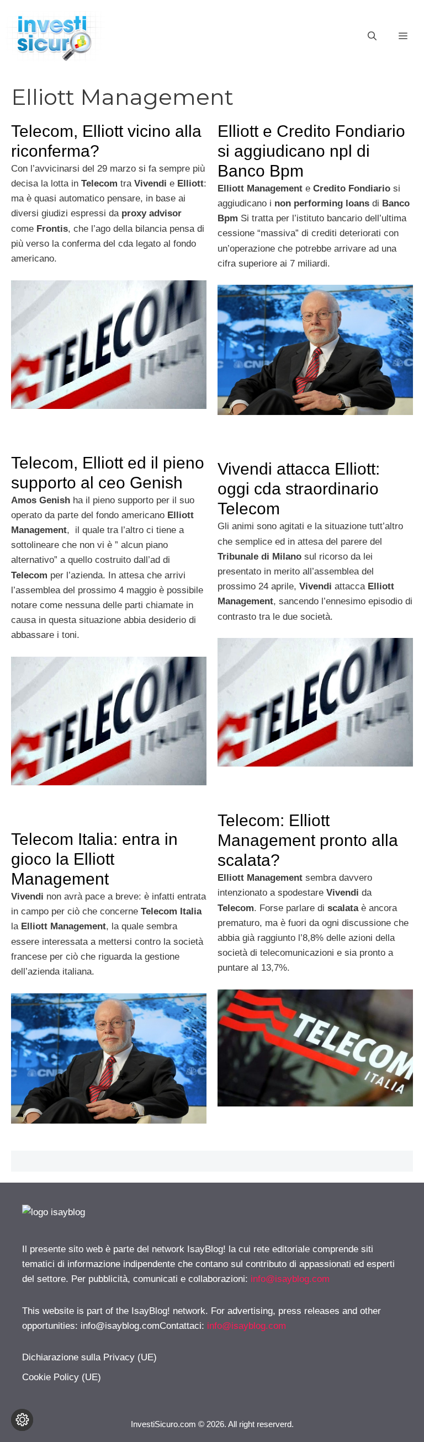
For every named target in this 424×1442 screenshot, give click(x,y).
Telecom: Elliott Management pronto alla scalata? (308, 840)
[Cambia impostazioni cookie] (22, 1420)
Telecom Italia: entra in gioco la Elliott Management (94, 859)
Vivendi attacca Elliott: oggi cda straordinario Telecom (299, 489)
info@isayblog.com (290, 1279)
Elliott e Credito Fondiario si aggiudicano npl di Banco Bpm (311, 151)
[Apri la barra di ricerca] (372, 36)
